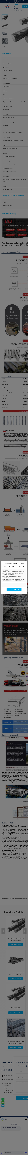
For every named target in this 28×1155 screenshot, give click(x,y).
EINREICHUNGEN (14, 589)
